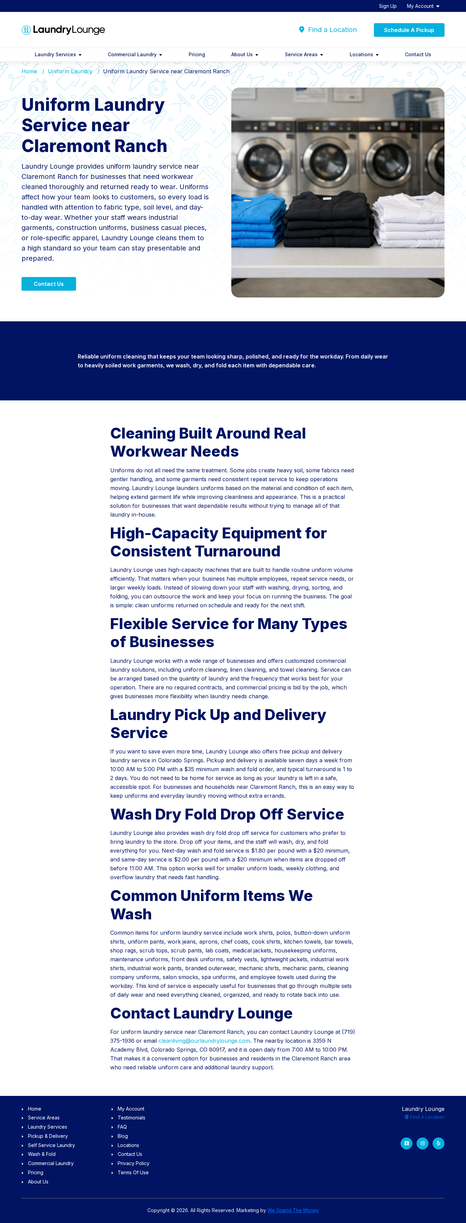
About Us (242, 54)
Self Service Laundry (51, 1145)
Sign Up (388, 6)
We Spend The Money (293, 1210)
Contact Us (418, 54)
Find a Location (331, 30)
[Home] (63, 30)
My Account (420, 6)
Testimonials (131, 1117)
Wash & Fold (42, 1154)
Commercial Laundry (132, 54)
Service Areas (301, 54)
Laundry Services (55, 54)
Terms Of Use (133, 1172)
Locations (361, 54)
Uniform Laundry (70, 71)
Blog (123, 1136)
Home (29, 71)
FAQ (122, 1127)
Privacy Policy (133, 1163)
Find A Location (427, 1117)
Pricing (197, 54)
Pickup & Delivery (48, 1136)
